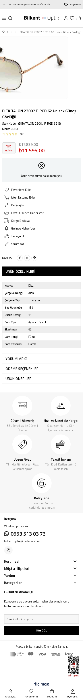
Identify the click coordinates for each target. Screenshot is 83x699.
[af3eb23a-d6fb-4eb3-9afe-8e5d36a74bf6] (70, 667)
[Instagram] (8, 550)
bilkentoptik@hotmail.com (22, 541)
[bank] (41, 654)
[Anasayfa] (7, 32)
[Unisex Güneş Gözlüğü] (16, 32)
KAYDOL (41, 630)
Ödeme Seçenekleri (22, 368)
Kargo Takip (75, 4)
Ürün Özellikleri (20, 271)
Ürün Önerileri (19, 378)
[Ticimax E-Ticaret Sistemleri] (41, 684)
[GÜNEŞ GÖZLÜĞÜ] (12, 32)
